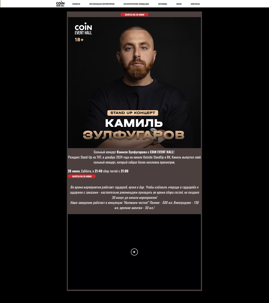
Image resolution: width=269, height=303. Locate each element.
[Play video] (134, 251)
